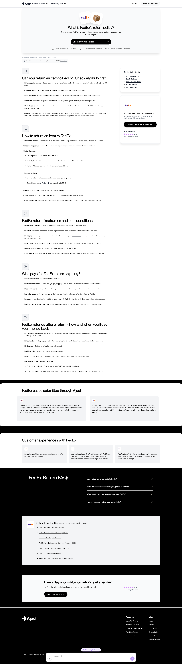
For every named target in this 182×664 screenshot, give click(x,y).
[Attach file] (50, 659)
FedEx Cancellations (133, 82)
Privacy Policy (153, 632)
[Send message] (132, 659)
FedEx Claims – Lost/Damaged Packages (54, 548)
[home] (26, 3)
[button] (40, 4)
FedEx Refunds (131, 79)
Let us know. (63, 61)
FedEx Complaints (132, 76)
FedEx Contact (131, 84)
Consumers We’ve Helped (134, 628)
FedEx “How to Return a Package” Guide (53, 533)
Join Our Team (153, 628)
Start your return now (56, 594)
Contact (151, 625)
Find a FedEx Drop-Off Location (50, 538)
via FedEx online (45, 183)
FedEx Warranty (131, 87)
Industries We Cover (132, 625)
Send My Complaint (150, 4)
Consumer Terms (154, 640)
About (151, 621)
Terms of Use (153, 636)
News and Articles (131, 636)
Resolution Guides (132, 632)
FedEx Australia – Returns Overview (51, 528)
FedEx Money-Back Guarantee (50, 553)
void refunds (76, 236)
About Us (134, 4)
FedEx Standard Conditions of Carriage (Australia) (56, 558)
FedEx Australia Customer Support (51, 543)
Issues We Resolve (132, 621)
